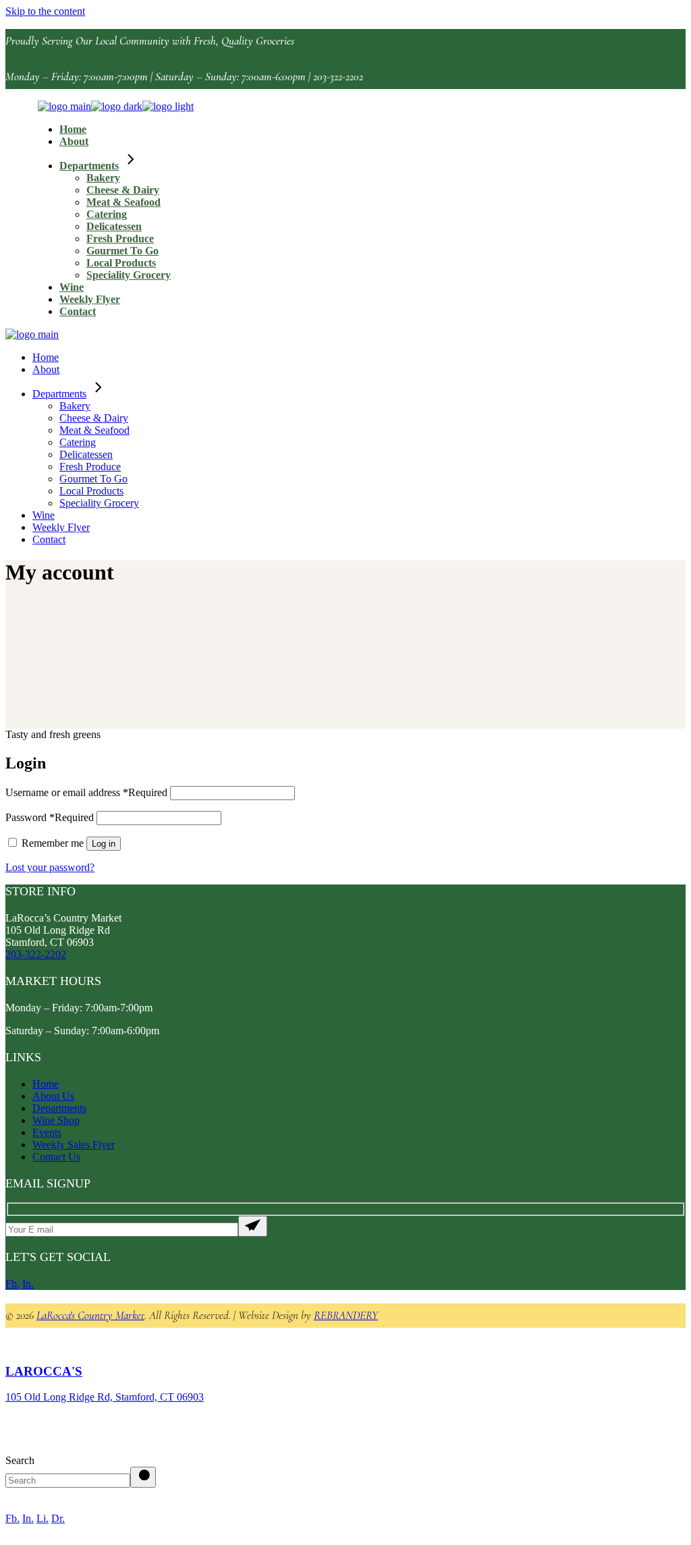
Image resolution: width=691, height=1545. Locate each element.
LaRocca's (43, 1371)
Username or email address (86, 792)
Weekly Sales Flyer (73, 1144)
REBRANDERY (346, 1315)
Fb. (12, 1283)
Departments (59, 1108)
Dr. (58, 1518)
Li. (42, 1518)
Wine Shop (56, 1120)
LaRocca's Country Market (90, 1315)
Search (19, 1460)
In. (28, 1283)
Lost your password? (49, 867)
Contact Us (56, 1156)
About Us (53, 1096)
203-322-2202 (35, 954)
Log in (103, 844)
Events (46, 1132)
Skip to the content (45, 11)
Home (45, 1084)
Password (49, 817)
